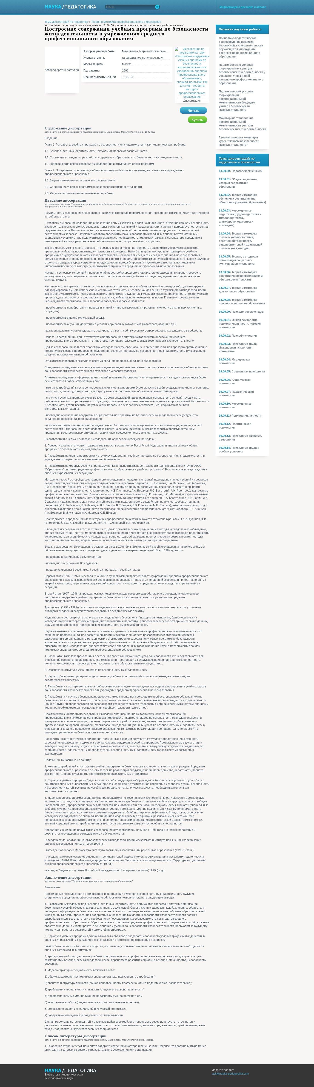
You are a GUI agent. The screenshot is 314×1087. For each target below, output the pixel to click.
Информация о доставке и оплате (243, 7)
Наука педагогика (71, 7)
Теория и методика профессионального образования (126, 21)
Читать (193, 110)
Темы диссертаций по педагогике (66, 21)
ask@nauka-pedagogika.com (230, 1073)
